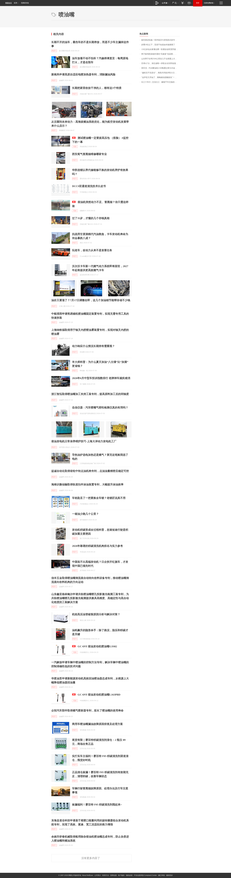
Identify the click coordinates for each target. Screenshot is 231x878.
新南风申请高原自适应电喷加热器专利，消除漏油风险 (83, 74)
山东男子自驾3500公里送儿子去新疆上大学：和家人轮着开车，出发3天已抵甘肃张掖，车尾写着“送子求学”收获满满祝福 (160, 59)
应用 (15, 3)
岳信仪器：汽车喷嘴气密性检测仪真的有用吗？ (100, 407)
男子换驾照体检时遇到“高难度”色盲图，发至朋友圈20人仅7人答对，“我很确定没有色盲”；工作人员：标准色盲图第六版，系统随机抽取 (160, 54)
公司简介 (98, 875)
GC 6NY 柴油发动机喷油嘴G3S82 (97, 646)
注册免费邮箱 (208, 3)
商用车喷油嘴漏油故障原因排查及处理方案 (97, 723)
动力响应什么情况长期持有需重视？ (93, 346)
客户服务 (121, 875)
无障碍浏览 (25, 3)
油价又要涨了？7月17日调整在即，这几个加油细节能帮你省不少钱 (90, 300)
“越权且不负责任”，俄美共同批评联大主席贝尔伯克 (160, 73)
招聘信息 (113, 875)
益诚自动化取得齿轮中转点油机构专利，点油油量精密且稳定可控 (90, 470)
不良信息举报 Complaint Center (145, 875)
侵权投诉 (169, 875)
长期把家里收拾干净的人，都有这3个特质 (97, 87)
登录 (197, 3)
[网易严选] (175, 3)
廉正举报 (161, 875)
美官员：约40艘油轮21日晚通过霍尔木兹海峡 (160, 68)
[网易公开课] (165, 3)
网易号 (54, 51)
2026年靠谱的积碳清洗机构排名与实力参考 (97, 545)
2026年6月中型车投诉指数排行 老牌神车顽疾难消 (101, 378)
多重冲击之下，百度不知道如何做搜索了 (158, 45)
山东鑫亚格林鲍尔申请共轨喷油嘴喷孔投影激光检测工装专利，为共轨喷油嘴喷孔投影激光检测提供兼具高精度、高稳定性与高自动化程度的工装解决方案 (90, 598)
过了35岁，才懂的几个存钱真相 (90, 218)
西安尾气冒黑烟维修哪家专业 (89, 154)
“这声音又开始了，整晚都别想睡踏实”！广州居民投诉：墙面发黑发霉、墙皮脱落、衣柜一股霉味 (160, 77)
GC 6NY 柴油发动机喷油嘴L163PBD (99, 694)
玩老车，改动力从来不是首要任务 (92, 250)
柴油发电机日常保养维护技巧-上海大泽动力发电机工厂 (83, 441)
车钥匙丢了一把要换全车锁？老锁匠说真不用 (99, 497)
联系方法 (105, 875)
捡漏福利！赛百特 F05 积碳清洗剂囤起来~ (97, 804)
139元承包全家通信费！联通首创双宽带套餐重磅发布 (160, 49)
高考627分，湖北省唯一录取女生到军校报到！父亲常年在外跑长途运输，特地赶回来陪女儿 (160, 63)
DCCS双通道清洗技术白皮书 (89, 186)
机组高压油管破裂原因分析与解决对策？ (96, 614)
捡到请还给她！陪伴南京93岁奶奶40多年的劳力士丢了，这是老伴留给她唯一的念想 (160, 40)
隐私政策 (129, 875)
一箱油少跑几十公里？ (85, 513)
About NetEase (87, 875)
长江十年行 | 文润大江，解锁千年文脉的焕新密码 (160, 82)
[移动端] (157, 3)
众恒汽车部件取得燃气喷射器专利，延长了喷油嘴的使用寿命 (87, 710)
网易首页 (8, 3)
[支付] (183, 3)
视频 (74, 146)
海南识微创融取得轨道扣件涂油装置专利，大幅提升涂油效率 (87, 484)
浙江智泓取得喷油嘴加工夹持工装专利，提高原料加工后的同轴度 (90, 394)
